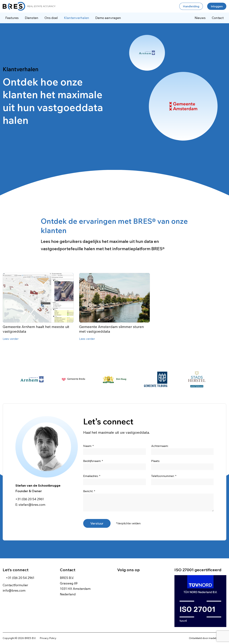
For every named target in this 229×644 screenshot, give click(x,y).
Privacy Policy (48, 638)
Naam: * (88, 446)
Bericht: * (89, 491)
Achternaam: (159, 446)
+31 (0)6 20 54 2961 (29, 499)
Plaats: (155, 461)
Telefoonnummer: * (163, 476)
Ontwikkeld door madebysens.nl (207, 638)
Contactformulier (15, 585)
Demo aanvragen (108, 18)
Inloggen (217, 6)
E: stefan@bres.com (30, 505)
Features (12, 18)
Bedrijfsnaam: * (93, 461)
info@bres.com (14, 590)
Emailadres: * (91, 476)
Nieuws (200, 18)
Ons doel (51, 18)
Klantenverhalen (76, 18)
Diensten (31, 18)
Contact (218, 18)
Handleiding (191, 6)
